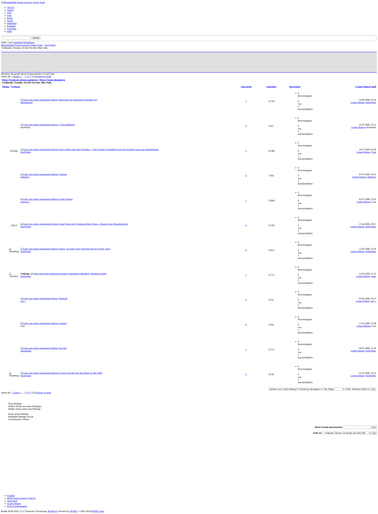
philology (25, 177)
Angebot (62, 323)
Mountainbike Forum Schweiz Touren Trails (22, 45)
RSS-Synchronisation (17, 506)
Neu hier (63, 348)
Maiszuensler (27, 102)
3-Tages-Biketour (67, 124)
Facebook (11, 28)
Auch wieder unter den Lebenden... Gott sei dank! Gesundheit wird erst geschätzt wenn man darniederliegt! (108, 149)
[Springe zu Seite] (42, 76)
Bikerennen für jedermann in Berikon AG (78, 100)
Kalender (11, 26)
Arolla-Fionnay (65, 199)
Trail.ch (10, 7)
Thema (5, 86)
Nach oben (12, 501)
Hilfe (9, 31)
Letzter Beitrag (363, 86)
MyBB (73, 511)
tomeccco (25, 202)
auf (373, 86)
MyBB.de (52, 511)
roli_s (23, 301)
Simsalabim (26, 351)
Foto (9, 15)
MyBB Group (97, 511)
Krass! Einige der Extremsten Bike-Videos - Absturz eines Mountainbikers (93, 224)
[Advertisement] (55, 62)
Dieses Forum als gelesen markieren (20, 80)
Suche (10, 21)
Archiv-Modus (14, 503)
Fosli (374, 152)
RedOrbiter (371, 102)
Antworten (246, 86)
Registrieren (29, 42)
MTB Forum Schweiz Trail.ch (21, 498)
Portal (10, 18)
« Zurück (15, 76)
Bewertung (294, 86)
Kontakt (11, 495)
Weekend (63, 298)
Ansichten (271, 86)
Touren (10, 10)
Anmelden (18, 42)
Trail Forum (50, 45)
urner (373, 276)
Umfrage (63, 174)
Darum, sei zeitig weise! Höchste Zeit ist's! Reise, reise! (84, 249)
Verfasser (15, 86)
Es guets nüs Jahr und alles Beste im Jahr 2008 (80, 373)
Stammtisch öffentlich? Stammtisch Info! (88, 273)
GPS (9, 13)
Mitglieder (12, 23)
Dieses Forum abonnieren (52, 80)
